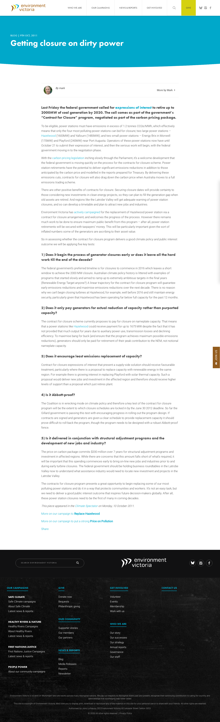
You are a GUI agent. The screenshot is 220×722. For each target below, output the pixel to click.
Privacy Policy (125, 713)
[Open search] (174, 8)
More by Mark (165, 90)
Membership (117, 606)
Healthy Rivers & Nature (24, 621)
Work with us (117, 611)
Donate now (65, 596)
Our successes (118, 637)
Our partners (65, 637)
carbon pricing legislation (68, 158)
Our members (66, 632)
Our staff (115, 656)
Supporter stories (68, 628)
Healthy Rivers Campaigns (23, 626)
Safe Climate (16, 597)
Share (45, 529)
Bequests (63, 601)
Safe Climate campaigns (22, 601)
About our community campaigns (26, 671)
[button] (216, 357)
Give (188, 7)
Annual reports (118, 647)
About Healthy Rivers (20, 631)
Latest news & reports (20, 611)
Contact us (169, 587)
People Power (17, 666)
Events (114, 601)
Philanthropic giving (69, 606)
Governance (116, 652)
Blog (14, 35)
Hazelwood (48, 135)
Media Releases (67, 664)
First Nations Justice (22, 646)
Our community (69, 619)
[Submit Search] (77, 562)
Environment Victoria (28, 7)
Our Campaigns (100, 7)
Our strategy (117, 642)
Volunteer (115, 596)
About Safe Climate (19, 606)
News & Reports (128, 7)
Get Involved (154, 7)
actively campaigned (87, 212)
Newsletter (64, 673)
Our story (115, 632)
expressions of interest (133, 107)
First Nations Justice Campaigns (26, 651)
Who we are (75, 7)
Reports (62, 668)
